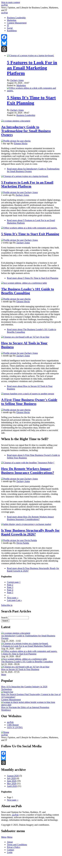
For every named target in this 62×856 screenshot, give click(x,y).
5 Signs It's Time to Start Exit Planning (31, 100)
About (10, 842)
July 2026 (11, 778)
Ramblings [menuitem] (12, 30)
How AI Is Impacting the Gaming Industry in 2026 (24, 686)
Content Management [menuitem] (17, 23)
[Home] (5, 732)
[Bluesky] (31, 43)
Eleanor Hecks (20, 143)
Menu (3, 837)
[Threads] (31, 49)
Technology (6, 689)
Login (9, 852)
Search (4, 617)
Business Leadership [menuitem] (16, 17)
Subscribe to (6, 605)
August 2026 (13, 776)
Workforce (6, 710)
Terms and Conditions (17, 844)
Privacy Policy (13, 847)
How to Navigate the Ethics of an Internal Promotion (25, 707)
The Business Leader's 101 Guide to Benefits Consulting (27, 661)
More (3, 674)
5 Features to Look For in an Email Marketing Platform (32, 68)
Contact (10, 850)
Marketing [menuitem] (11, 20)
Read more (32, 278)
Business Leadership (25, 115)
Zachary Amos (17, 80)
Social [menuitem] (10, 28)
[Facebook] (31, 37)
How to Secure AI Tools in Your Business (20, 669)
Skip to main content (10, 2)
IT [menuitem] (8, 25)
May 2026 (11, 783)
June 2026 (11, 781)
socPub (4, 5)
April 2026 (12, 786)
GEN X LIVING (15, 727)
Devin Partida (22, 543)
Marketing (21, 85)
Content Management (11, 699)
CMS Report (13, 725)
